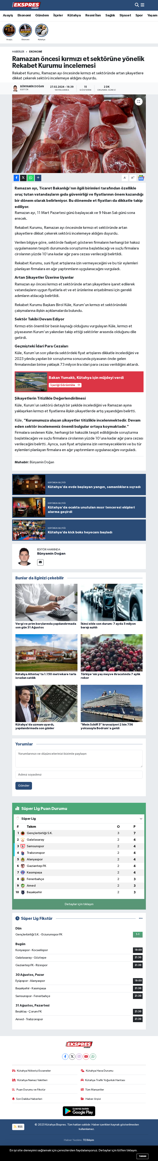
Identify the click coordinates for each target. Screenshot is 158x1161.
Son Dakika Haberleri (29, 1098)
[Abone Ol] (141, 177)
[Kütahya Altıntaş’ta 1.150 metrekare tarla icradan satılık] (46, 652)
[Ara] (137, 5)
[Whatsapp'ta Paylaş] (30, 178)
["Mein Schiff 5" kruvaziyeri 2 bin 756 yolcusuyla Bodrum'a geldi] (112, 703)
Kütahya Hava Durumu (99, 1070)
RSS (20, 1126)
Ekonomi (24, 15)
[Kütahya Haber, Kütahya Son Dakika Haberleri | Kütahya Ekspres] (26, 5)
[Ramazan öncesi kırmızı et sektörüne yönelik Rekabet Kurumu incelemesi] (79, 133)
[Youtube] (86, 1056)
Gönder (23, 785)
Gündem (42, 15)
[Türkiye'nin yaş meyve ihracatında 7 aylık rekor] (112, 652)
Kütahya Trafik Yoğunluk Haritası (105, 1080)
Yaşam (152, 15)
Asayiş (8, 15)
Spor (139, 15)
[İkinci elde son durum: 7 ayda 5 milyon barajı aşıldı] (112, 602)
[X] (72, 1056)
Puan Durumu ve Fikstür (31, 1089)
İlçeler (58, 15)
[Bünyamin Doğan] (24, 556)
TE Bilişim (88, 1140)
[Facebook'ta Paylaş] (16, 178)
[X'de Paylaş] (23, 178)
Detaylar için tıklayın (79, 904)
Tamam (142, 1156)
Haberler (18, 51)
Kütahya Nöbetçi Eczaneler (34, 1070)
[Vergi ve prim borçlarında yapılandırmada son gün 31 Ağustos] (46, 602)
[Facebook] (65, 1056)
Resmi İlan (93, 15)
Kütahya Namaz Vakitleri (32, 1080)
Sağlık (110, 15)
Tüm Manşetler (94, 1089)
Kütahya (74, 15)
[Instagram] (79, 1056)
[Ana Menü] (142, 5)
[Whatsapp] (93, 1056)
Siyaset (125, 15)
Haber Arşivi (93, 1098)
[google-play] (79, 1111)
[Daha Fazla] (38, 178)
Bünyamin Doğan (51, 553)
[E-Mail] (40, 562)
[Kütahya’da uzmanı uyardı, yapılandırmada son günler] (46, 703)
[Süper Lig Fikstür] (141, 918)
